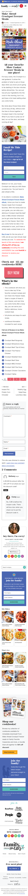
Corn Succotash (18, 642)
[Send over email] (23, 379)
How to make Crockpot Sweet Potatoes (7, 625)
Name (6, 442)
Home (4, 853)
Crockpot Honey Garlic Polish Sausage (20, 625)
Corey (7, 22)
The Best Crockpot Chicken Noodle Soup (19, 666)
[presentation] (7, 617)
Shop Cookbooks (9, 752)
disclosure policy (8, 26)
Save (14, 176)
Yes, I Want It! (13, 868)
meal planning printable (14, 1)
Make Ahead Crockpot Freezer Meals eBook (13, 199)
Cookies (24, 877)
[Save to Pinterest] (10, 379)
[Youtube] (15, 556)
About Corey (12, 853)
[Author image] (3, 23)
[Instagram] (8, 556)
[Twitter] (22, 556)
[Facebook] (5, 556)
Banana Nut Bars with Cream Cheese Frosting (20, 684)
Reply (5, 490)
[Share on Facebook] (17, 379)
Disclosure (11, 877)
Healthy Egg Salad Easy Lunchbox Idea (21, 391)
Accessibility (18, 877)
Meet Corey (13, 552)
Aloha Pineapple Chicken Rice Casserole (7, 666)
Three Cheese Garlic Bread (6, 643)
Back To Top (13, 881)
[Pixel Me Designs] (17, 884)
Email (6, 448)
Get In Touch (21, 853)
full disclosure (22, 893)
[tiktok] (19, 556)
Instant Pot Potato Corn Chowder (6, 391)
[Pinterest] (12, 556)
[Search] (24, 567)
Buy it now (5, 234)
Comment (8, 416)
